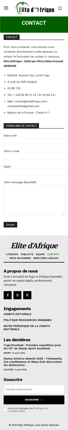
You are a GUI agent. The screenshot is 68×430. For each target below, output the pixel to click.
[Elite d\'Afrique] (35, 8)
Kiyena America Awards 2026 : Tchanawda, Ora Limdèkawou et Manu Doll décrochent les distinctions (33, 362)
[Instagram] (17, 295)
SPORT (7, 353)
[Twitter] (27, 295)
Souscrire (32, 399)
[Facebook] (8, 295)
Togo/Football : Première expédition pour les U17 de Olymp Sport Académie (32, 347)
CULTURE (8, 369)
